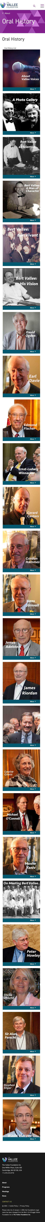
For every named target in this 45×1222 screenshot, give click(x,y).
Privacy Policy (24, 1206)
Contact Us (7, 1201)
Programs (6, 1187)
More (32, 89)
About (7, 13)
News (4, 1196)
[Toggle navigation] (42, 6)
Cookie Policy (13, 1206)
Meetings (5, 1191)
